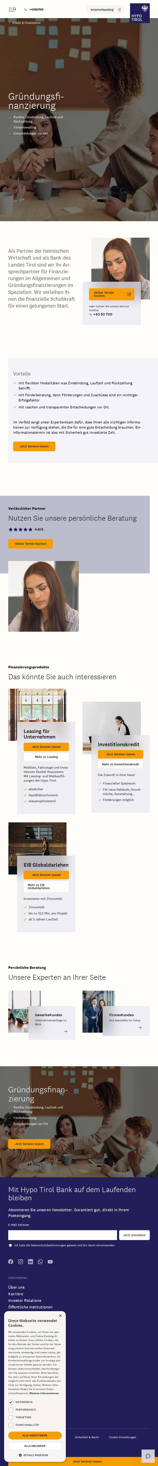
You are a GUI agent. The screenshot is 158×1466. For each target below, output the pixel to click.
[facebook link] (10, 1263)
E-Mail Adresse (18, 1225)
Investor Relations (24, 1300)
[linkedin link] (30, 1263)
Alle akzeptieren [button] (35, 1435)
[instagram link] (20, 1263)
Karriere (15, 1293)
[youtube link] (50, 1263)
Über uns (16, 1287)
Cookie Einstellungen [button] (122, 1437)
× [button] (60, 1315)
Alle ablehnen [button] (34, 1446)
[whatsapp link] (40, 1263)
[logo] (140, 13)
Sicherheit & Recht (87, 1437)
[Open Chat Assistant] (148, 1456)
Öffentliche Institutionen (30, 1307)
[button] (120, 268)
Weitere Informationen (44, 1393)
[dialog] (35, 1386)
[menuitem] (34, 10)
